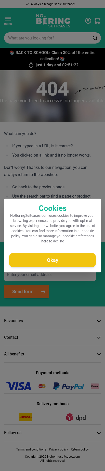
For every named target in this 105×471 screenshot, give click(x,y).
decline (58, 241)
